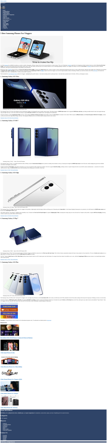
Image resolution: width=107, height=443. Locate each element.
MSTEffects (2, 3)
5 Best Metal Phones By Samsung (8, 407)
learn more (49, 320)
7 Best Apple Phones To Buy (7, 352)
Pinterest (4, 439)
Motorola (5, 26)
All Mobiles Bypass (7, 424)
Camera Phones (6, 13)
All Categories (4, 418)
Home (4, 10)
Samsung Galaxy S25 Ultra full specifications (9, 117)
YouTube (5, 437)
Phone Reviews (6, 20)
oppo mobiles (5, 23)
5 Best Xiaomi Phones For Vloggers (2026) (11, 379)
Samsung (5, 15)
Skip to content (3, 1)
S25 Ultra (95, 70)
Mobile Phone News (7, 19)
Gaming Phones (6, 11)
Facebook (5, 435)
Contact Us (5, 28)
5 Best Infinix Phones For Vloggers (9, 393)
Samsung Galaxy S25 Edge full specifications (9, 215)
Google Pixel (5, 21)
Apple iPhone (6, 24)
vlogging (69, 65)
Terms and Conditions (7, 430)
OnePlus (5, 25)
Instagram (5, 436)
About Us (5, 16)
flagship (89, 66)
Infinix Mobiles (6, 18)
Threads (4, 438)
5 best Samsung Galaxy (12, 73)
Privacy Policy (6, 429)
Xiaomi (4, 22)
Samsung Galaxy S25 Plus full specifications (9, 303)
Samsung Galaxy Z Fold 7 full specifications (9, 170)
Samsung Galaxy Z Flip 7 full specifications (9, 259)
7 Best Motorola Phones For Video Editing (11, 366)
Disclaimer (5, 426)
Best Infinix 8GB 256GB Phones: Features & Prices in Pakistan (16, 337)
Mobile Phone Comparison (8, 14)
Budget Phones (6, 12)
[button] (1, 5)
